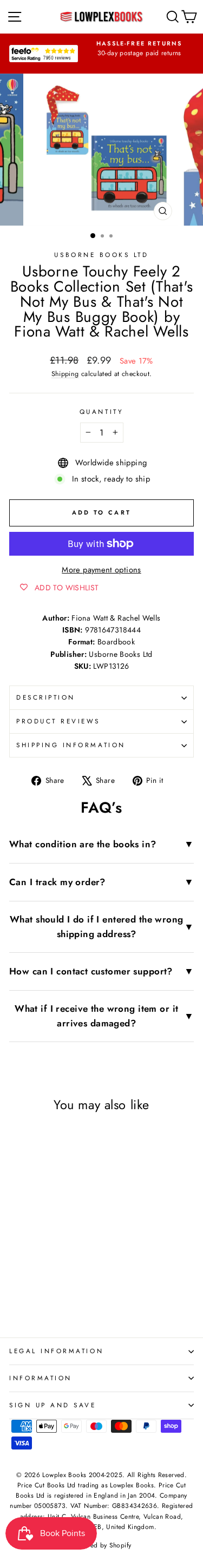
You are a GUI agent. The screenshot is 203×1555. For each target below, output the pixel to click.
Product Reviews (58, 721)
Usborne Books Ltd (101, 254)
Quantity (101, 411)
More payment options (101, 570)
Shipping (65, 374)
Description (45, 697)
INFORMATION (40, 1377)
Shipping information (71, 744)
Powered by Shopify (102, 1545)
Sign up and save (52, 1404)
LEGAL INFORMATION (56, 1350)
